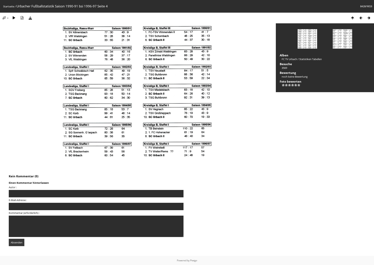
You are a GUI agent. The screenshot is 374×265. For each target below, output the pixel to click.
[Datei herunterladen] (30, 18)
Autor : (13, 187)
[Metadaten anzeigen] (22, 18)
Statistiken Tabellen (310, 59)
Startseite (8, 6)
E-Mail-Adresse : (18, 200)
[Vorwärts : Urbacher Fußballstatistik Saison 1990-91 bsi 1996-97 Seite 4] (369, 18)
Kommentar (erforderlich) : (24, 213)
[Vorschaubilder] (352, 18)
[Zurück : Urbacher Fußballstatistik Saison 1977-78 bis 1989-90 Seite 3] (361, 18)
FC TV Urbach (289, 59)
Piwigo (193, 260)
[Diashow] (14, 18)
